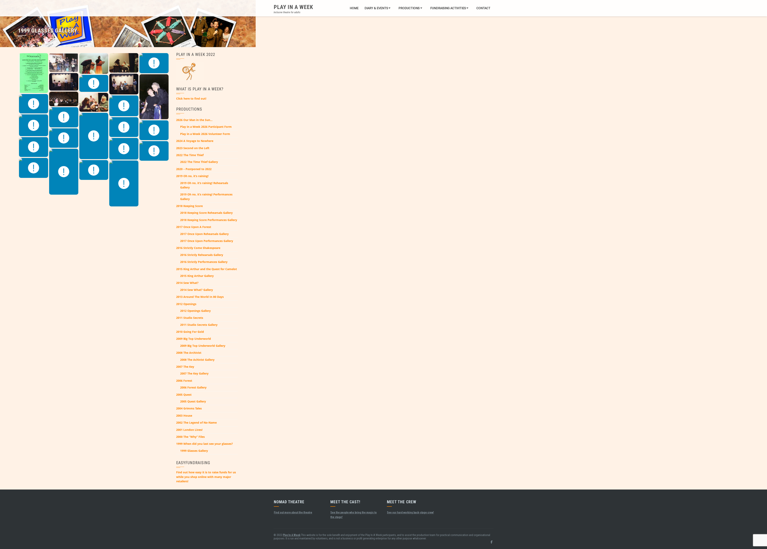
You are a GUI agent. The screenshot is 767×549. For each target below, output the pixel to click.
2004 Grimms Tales (189, 408)
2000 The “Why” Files (190, 437)
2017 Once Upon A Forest (193, 227)
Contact (483, 8)
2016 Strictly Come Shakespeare (198, 248)
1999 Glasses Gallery (194, 451)
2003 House (184, 415)
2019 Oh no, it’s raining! (192, 176)
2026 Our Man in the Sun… (194, 120)
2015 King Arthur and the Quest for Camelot (206, 269)
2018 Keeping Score (189, 206)
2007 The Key (185, 367)
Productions (409, 8)
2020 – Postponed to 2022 (194, 169)
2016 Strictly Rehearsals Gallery (201, 255)
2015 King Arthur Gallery (197, 276)
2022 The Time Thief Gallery (199, 162)
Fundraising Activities (448, 8)
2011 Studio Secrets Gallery (199, 325)
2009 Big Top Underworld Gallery (202, 346)
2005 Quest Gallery (193, 401)
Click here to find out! (191, 98)
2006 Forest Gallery (193, 387)
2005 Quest (184, 394)
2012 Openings (186, 304)
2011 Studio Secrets (189, 318)
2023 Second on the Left (192, 148)
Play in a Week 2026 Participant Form (206, 127)
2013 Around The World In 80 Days (200, 297)
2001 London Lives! (189, 430)
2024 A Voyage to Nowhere (194, 141)
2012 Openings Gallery (195, 311)
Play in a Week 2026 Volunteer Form (205, 134)
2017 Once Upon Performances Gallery (206, 241)
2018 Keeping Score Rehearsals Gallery (206, 213)
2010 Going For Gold (190, 332)
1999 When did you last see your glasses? (204, 444)
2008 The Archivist (188, 353)
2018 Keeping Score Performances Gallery (208, 220)
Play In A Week (293, 7)
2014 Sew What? (187, 283)
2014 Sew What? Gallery (196, 290)
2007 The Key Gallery (194, 373)
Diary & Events (376, 8)
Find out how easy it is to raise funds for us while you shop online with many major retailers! (206, 476)
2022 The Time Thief (190, 155)
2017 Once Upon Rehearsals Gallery (204, 234)
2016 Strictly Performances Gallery (204, 262)
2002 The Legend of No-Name (196, 422)
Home (354, 8)
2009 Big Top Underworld (193, 339)
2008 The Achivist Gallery (197, 360)
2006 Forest (184, 381)
